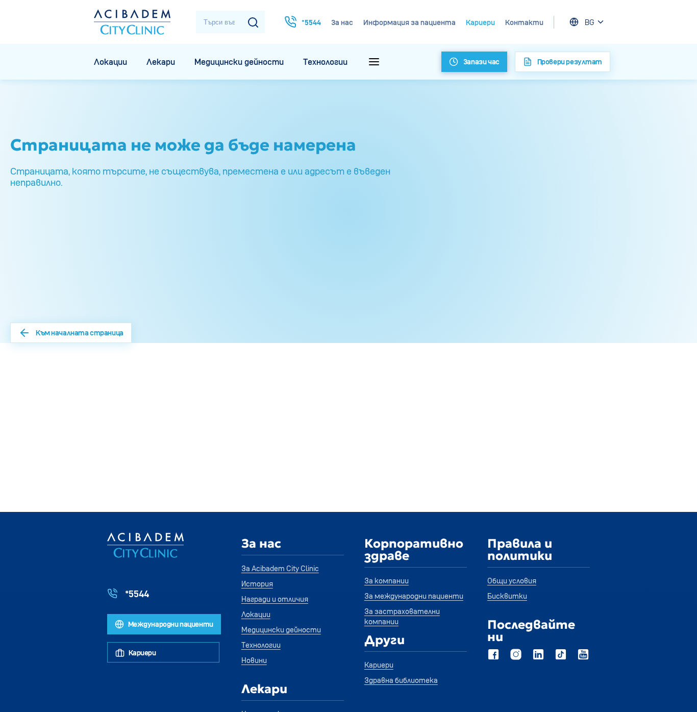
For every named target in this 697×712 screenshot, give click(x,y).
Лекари (160, 62)
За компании (386, 580)
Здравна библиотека (401, 680)
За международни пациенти (413, 596)
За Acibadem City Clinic (280, 568)
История (257, 583)
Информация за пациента (409, 22)
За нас (342, 22)
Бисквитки (507, 596)
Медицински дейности (239, 62)
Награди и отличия (274, 599)
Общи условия (511, 580)
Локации (110, 62)
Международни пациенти (170, 624)
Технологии (325, 62)
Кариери (480, 22)
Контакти (524, 22)
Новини (254, 660)
